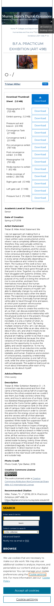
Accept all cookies (27, 590)
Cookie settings (37, 574)
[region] (27, 579)
